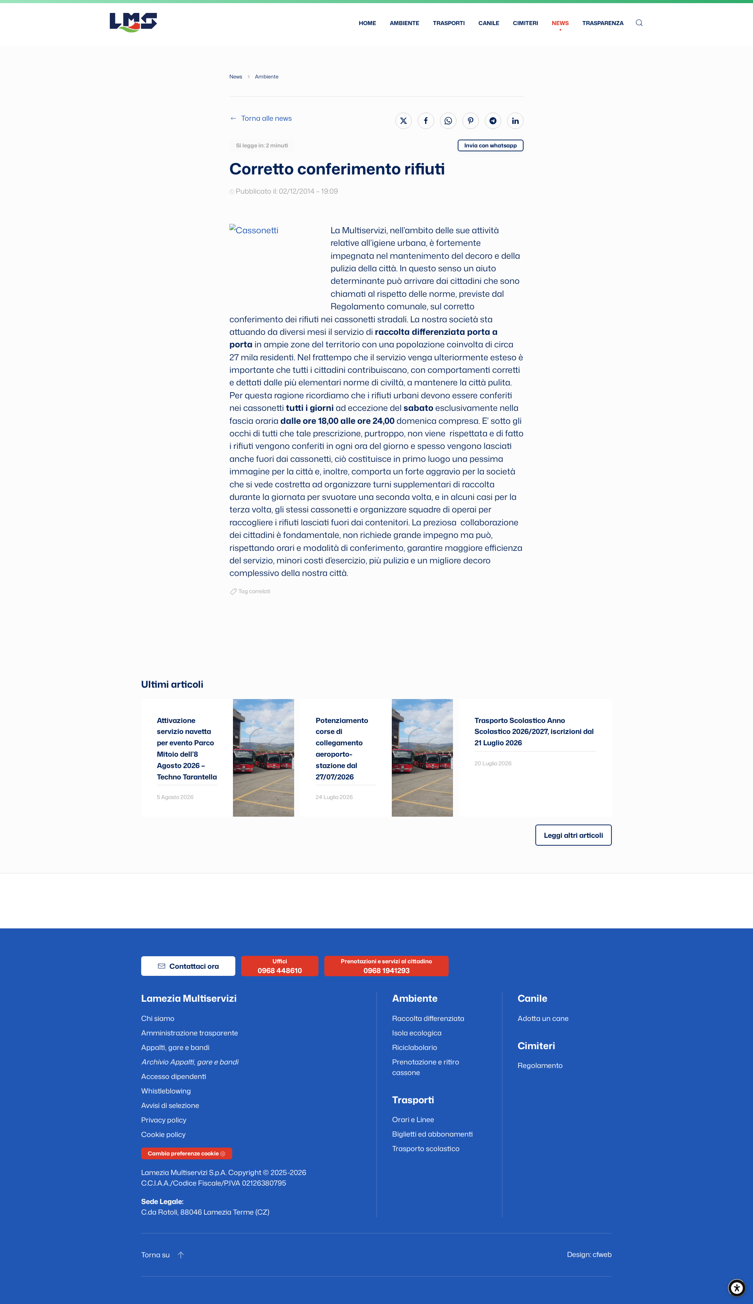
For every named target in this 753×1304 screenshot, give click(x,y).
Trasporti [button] (449, 23)
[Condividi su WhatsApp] (448, 121)
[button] (639, 22)
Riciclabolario (414, 1047)
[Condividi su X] (403, 121)
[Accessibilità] (737, 1288)
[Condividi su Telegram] (493, 121)
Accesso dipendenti (173, 1076)
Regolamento (540, 1065)
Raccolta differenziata (428, 1018)
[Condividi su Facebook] (426, 121)
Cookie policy (163, 1134)
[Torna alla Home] (133, 22)
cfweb (602, 1254)
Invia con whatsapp (490, 145)
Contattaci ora (194, 966)
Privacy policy (163, 1120)
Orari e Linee (413, 1119)
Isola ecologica (417, 1033)
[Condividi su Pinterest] (470, 121)
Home (367, 23)
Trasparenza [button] (603, 23)
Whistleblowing (166, 1091)
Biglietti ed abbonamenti (432, 1134)
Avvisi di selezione (170, 1105)
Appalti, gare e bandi (175, 1047)
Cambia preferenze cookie (184, 1153)
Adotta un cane (543, 1018)
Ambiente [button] (404, 23)
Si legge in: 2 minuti (262, 145)
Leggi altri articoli (573, 835)
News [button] (560, 23)
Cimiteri (525, 23)
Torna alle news (266, 118)
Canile (488, 23)
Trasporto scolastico (426, 1148)
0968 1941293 (387, 970)
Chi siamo (158, 1018)
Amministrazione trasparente (189, 1033)
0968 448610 (280, 970)
